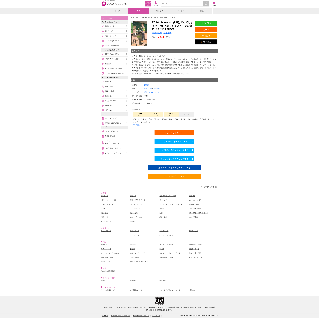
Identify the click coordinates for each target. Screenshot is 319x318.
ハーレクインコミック (167, 235)
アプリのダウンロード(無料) (112, 142)
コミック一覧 (134, 231)
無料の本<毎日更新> (112, 59)
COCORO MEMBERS (113, 123)
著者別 (103, 281)
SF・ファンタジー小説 (138, 204)
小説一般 (192, 196)
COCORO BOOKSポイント (115, 73)
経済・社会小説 (194, 204)
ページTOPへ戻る (207, 187)
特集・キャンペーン (112, 36)
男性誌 (132, 249)
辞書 (161, 213)
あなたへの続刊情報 (112, 46)
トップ (117, 11)
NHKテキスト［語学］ (167, 257)
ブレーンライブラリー (113, 118)
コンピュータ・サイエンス (110, 253)
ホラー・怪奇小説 (107, 204)
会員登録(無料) (110, 136)
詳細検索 (108, 81)
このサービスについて (113, 131)
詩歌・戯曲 (163, 217)
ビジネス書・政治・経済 (168, 196)
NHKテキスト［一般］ (196, 257)
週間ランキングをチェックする (174, 159)
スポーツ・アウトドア (137, 253)
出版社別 (133, 281)
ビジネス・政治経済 (166, 245)
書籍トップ (104, 196)
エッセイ (104, 209)
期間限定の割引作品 (112, 54)
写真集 (132, 221)
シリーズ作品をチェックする (174, 141)
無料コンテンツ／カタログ (139, 261)
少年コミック (164, 231)
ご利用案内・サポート (113, 148)
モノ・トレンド (106, 249)
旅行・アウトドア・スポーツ (198, 213)
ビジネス (159, 11)
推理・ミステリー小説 (108, 200)
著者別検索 (109, 86)
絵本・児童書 (193, 217)
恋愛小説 (162, 209)
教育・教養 (134, 213)
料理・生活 (104, 217)
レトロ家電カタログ (112, 41)
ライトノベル (164, 200)
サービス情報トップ (107, 290)
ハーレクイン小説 (195, 209)
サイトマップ (156, 316)
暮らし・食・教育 (195, 253)
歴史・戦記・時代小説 (137, 200)
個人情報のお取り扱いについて (120, 316)
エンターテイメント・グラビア (170, 253)
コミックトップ (106, 231)
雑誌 (202, 11)
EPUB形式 (136, 125)
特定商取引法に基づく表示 (141, 316)
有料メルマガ (105, 261)
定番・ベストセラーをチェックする (174, 167)
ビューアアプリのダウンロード (170, 290)
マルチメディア (106, 221)
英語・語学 (104, 213)
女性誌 (162, 249)
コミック (180, 11)
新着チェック (109, 26)
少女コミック (105, 235)
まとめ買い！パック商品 (113, 68)
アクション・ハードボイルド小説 (171, 204)
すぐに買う (206, 23)
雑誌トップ (104, 245)
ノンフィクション (136, 209)
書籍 (138, 11)
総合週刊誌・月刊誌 (195, 245)
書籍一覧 (133, 196)
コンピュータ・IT (194, 200)
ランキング (109, 31)
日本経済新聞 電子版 (108, 271)
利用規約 (105, 316)
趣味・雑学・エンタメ (137, 217)
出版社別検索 (109, 91)
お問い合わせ (193, 290)
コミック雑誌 (134, 257)
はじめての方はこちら (174, 176)
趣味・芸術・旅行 (107, 257)
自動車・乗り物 (194, 249)
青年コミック (193, 231)
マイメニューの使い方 (113, 153)
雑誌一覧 (133, 245)
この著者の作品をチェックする (174, 150)
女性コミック (134, 235)
